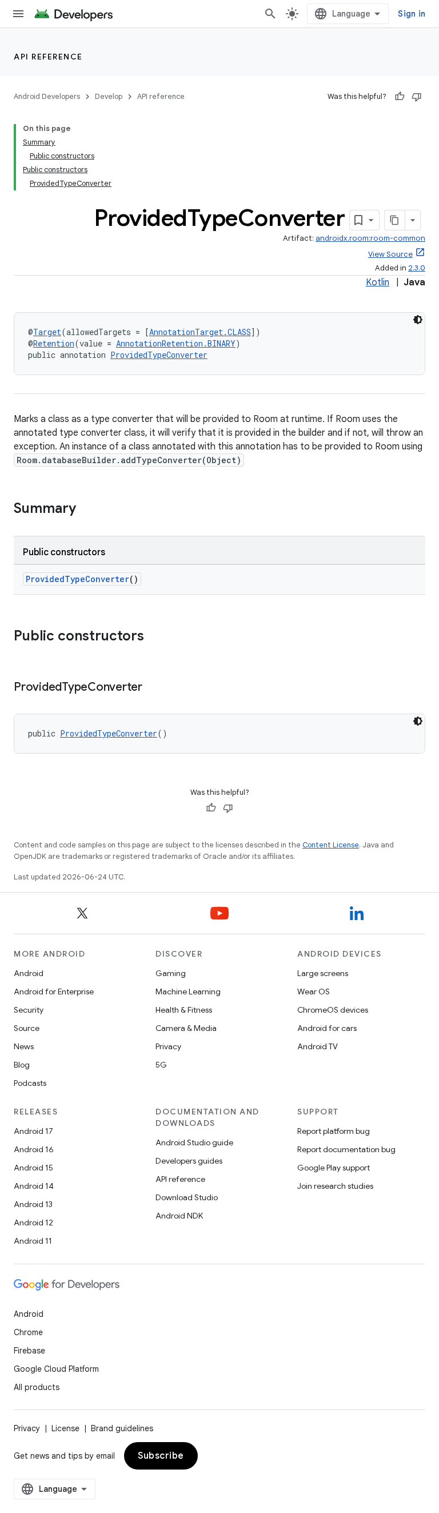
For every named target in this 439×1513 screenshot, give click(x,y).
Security (28, 1010)
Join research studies (335, 1186)
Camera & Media (186, 1028)
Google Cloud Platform (56, 1369)
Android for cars (327, 1028)
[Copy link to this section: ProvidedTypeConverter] (153, 688)
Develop (108, 96)
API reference (48, 56)
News (24, 1046)
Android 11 (33, 1241)
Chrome (28, 1332)
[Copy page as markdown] (395, 220)
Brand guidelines (122, 1428)
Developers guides (188, 1161)
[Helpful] (399, 96)
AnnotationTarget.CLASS (200, 332)
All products (36, 1387)
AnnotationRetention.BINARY (176, 343)
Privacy (168, 1046)
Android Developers (47, 96)
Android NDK (179, 1216)
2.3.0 (416, 268)
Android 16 (34, 1149)
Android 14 (34, 1186)
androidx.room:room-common (370, 238)
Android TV (317, 1046)
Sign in (411, 14)
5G (161, 1065)
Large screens (322, 973)
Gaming (170, 973)
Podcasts (30, 1083)
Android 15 (33, 1167)
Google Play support (333, 1167)
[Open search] (270, 14)
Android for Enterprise (54, 991)
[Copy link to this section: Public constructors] (155, 637)
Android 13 (33, 1204)
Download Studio (186, 1197)
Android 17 (33, 1131)
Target (47, 332)
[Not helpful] (416, 96)
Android (28, 973)
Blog (22, 1065)
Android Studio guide (194, 1142)
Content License (330, 845)
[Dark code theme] (418, 320)
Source (26, 1028)
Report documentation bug (346, 1149)
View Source (390, 254)
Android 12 (33, 1222)
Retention (53, 343)
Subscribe (161, 1456)
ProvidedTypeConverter (158, 354)
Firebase (29, 1350)
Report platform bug (333, 1131)
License (65, 1428)
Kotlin (377, 282)
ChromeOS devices (332, 1010)
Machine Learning (188, 991)
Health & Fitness (183, 1010)
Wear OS (313, 991)
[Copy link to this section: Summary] (87, 509)
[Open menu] (18, 13)
